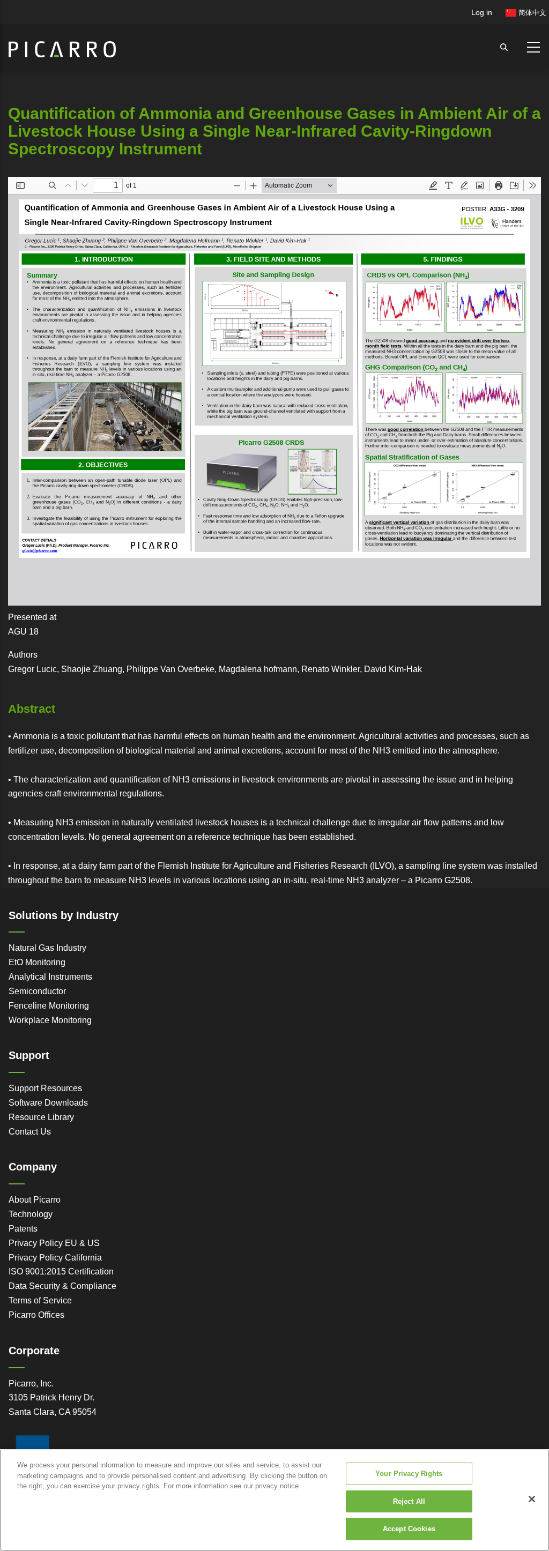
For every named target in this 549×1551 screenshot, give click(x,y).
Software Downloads (48, 1102)
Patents (23, 1228)
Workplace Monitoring (50, 1020)
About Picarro (35, 1199)
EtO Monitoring (37, 962)
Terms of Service (40, 1300)
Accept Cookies (409, 1529)
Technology (31, 1214)
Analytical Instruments (50, 976)
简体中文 (531, 13)
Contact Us (30, 1131)
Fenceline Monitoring (49, 1005)
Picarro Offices (36, 1314)
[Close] (532, 1499)
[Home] (62, 44)
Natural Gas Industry (47, 947)
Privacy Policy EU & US (54, 1243)
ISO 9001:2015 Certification (61, 1271)
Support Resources (45, 1088)
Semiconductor (37, 991)
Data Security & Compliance (62, 1286)
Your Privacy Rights (408, 1474)
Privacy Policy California (55, 1257)
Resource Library (41, 1117)
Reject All (409, 1501)
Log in (481, 12)
